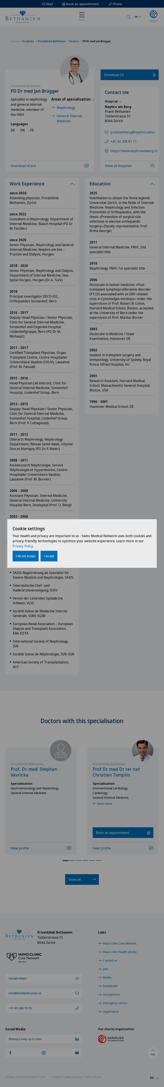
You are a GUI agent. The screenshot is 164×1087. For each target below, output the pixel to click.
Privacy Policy (23, 546)
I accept (49, 556)
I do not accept (25, 556)
